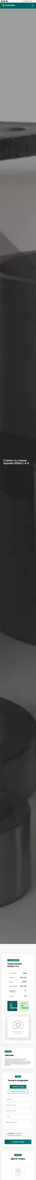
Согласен (11, 1133)
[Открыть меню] (32, 5)
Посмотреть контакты (18, 1091)
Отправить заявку (18, 1142)
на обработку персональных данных (15, 1134)
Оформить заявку (18, 1087)
